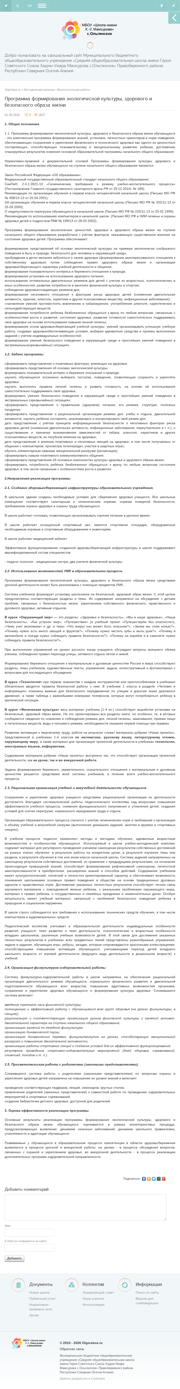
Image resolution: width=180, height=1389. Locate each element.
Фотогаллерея (93, 1304)
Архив (33, 1315)
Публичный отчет (42, 1298)
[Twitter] (153, 1179)
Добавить (14, 1258)
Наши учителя (93, 1298)
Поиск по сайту (147, 1292)
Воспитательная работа (73, 89)
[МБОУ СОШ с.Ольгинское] (90, 29)
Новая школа (39, 1292)
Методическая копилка (39, 89)
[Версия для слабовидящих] (29, 6)
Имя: (8, 1226)
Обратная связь (72, 1349)
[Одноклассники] (148, 1179)
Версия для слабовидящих (147, 1301)
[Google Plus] (163, 1179)
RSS (174, 6)
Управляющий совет (98, 1292)
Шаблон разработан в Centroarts (82, 1378)
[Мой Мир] (158, 1179)
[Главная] (6, 6)
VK (162, 6)
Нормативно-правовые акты (40, 1307)
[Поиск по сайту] (17, 6)
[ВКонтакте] (144, 1179)
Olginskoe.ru (13, 89)
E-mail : (26, 1241)
